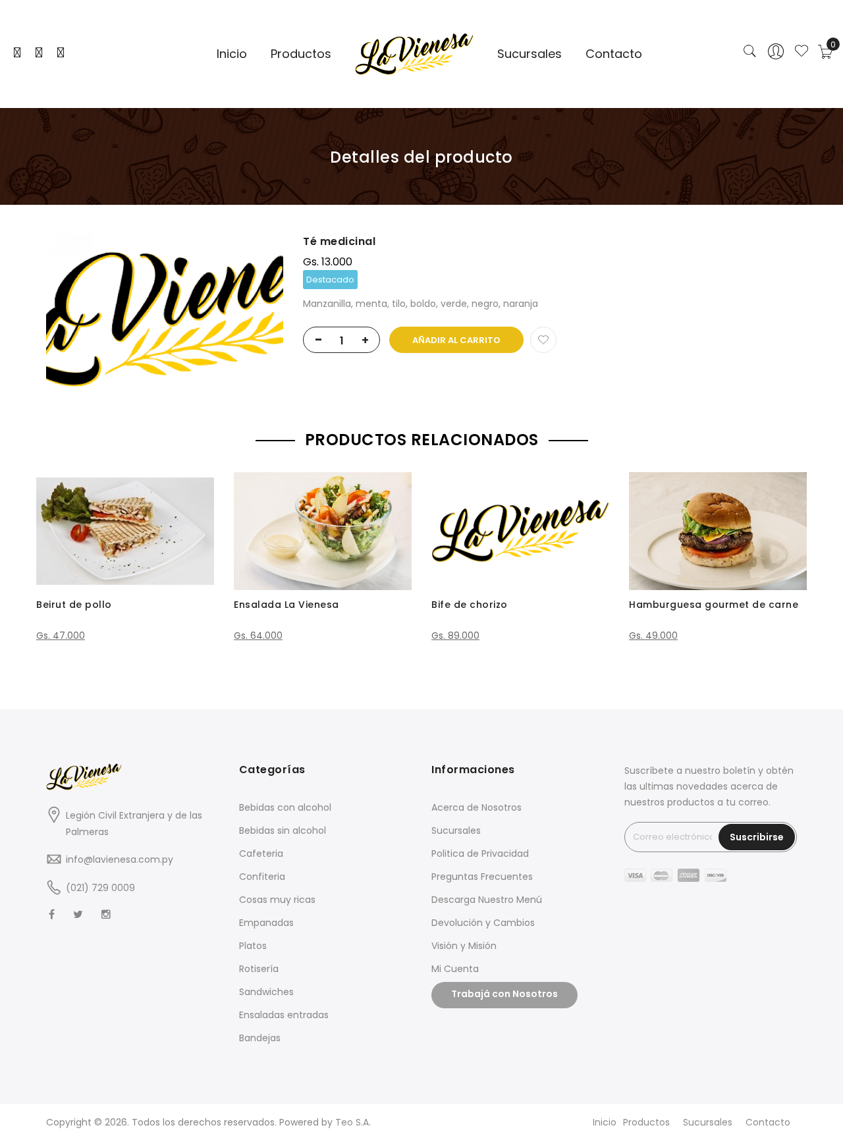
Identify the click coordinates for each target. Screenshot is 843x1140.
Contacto (768, 1122)
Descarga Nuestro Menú (486, 899)
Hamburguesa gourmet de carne (713, 604)
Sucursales (456, 830)
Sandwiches (266, 991)
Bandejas (260, 1038)
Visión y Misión (464, 945)
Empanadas (266, 922)
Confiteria (262, 876)
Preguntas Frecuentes (482, 876)
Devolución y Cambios (483, 922)
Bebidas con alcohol (285, 807)
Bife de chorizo (469, 604)
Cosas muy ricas (277, 899)
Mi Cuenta (455, 968)
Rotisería (259, 968)
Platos (253, 945)
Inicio (604, 1122)
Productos (646, 1122)
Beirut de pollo (74, 604)
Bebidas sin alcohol (282, 830)
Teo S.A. (353, 1122)
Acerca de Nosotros (476, 807)
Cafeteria (261, 853)
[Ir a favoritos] (801, 52)
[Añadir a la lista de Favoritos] (543, 340)
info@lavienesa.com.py (119, 859)
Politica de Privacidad (480, 853)
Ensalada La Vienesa (286, 604)
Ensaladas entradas (284, 1014)
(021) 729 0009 (100, 887)
